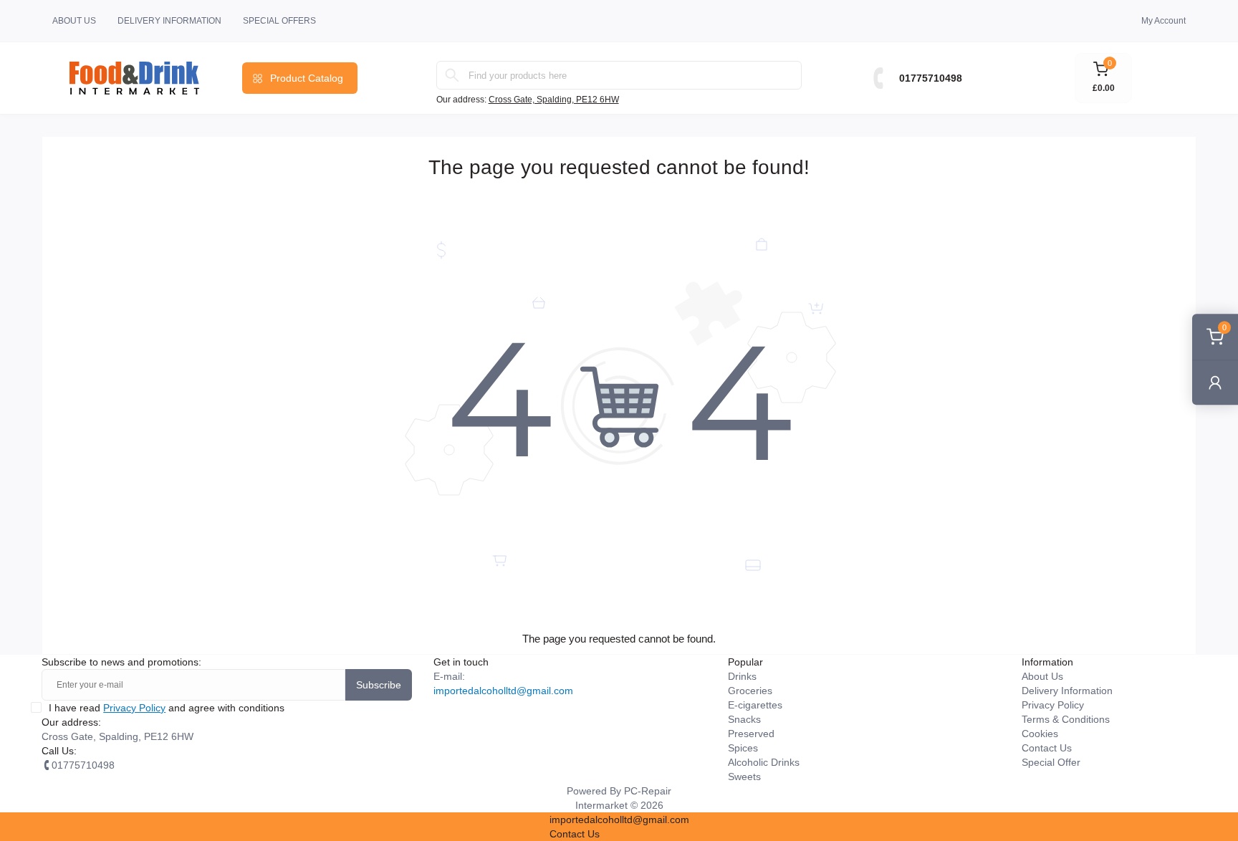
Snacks (744, 719)
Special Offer (1051, 762)
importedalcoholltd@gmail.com (503, 690)
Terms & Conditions (1066, 719)
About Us (74, 21)
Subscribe (378, 685)
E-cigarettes (755, 705)
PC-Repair (647, 791)
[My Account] (1215, 382)
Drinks (742, 676)
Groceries (750, 690)
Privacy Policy (134, 707)
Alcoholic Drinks (764, 762)
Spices (743, 748)
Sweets (744, 776)
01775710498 (930, 78)
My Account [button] (1163, 21)
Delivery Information (169, 21)
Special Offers (279, 21)
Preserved (751, 733)
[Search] (452, 75)
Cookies (1040, 733)
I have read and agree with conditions (166, 707)
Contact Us (1047, 748)
